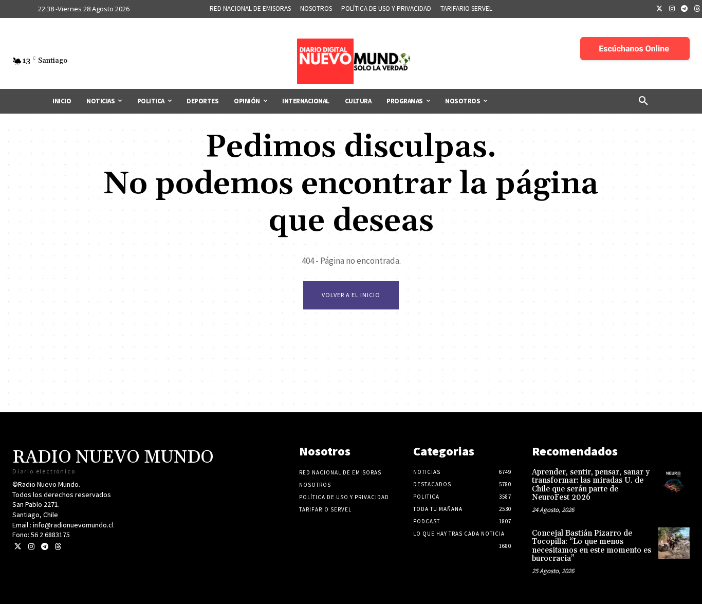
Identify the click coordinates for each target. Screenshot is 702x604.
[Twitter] (659, 9)
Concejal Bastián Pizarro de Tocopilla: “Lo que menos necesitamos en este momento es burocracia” (591, 546)
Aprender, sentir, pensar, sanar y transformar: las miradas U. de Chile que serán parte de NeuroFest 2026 (591, 485)
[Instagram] (672, 9)
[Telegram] (684, 9)
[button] (643, 101)
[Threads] (57, 546)
